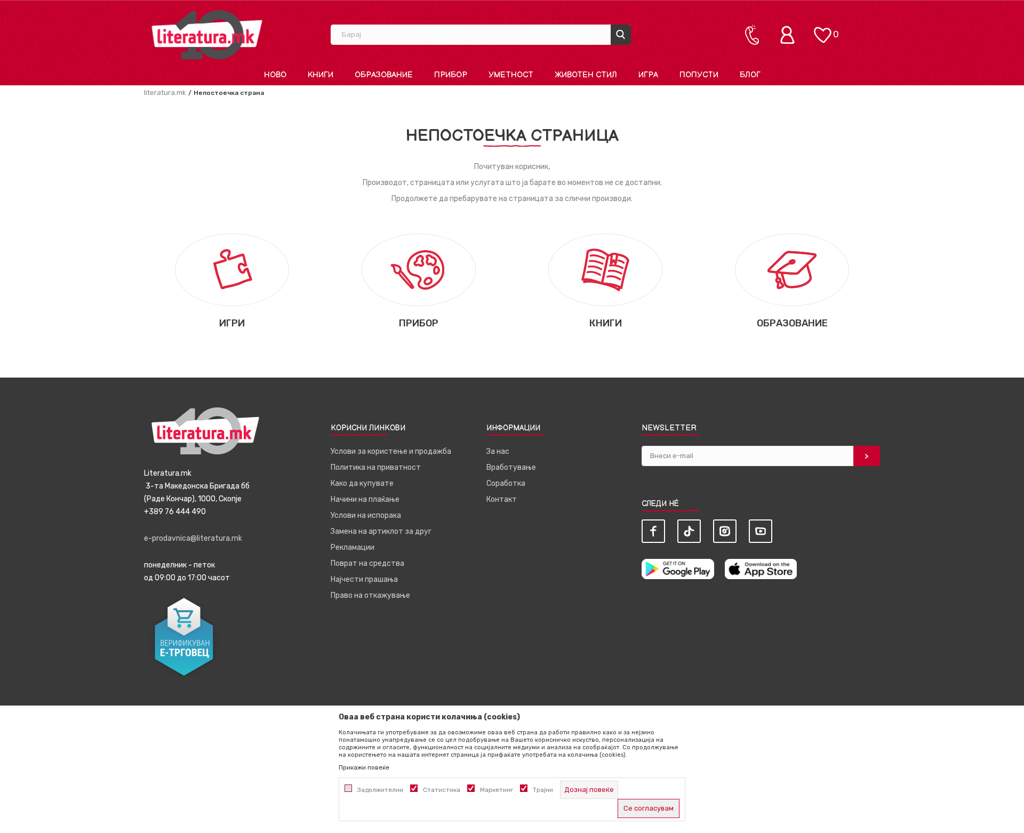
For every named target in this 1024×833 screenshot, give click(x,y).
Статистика (441, 790)
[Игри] (232, 269)
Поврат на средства (367, 563)
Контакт (501, 499)
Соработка (505, 483)
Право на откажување (370, 595)
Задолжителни (380, 790)
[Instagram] (724, 531)
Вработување (511, 467)
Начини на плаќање (365, 499)
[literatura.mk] (207, 34)
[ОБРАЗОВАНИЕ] (792, 269)
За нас (497, 451)
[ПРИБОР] (418, 269)
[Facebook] (653, 531)
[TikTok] (689, 531)
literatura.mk (165, 93)
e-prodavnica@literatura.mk (193, 538)
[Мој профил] (789, 35)
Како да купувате (362, 483)
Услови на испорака (366, 515)
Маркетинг (496, 790)
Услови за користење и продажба (391, 451)
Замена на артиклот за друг (381, 531)
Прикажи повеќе (364, 767)
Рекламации (352, 547)
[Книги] (605, 269)
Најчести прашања (364, 579)
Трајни (543, 790)
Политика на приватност (376, 467)
